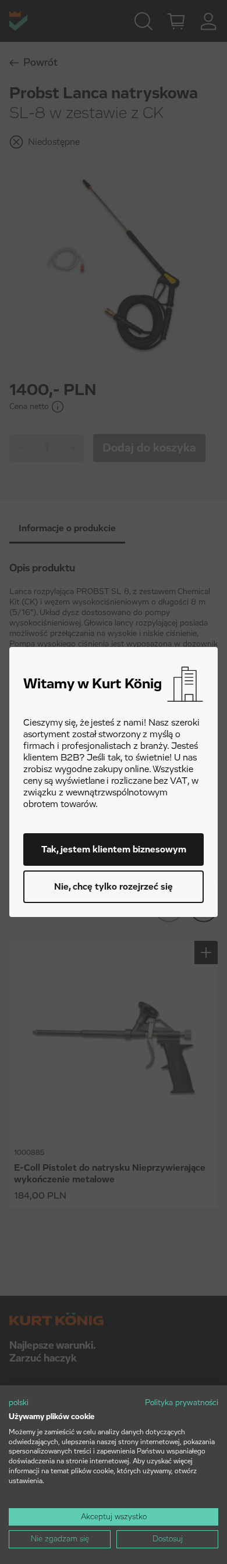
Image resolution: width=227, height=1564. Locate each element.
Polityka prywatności (181, 1403)
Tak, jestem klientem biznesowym (113, 849)
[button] (19, 1403)
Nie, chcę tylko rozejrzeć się (113, 886)
